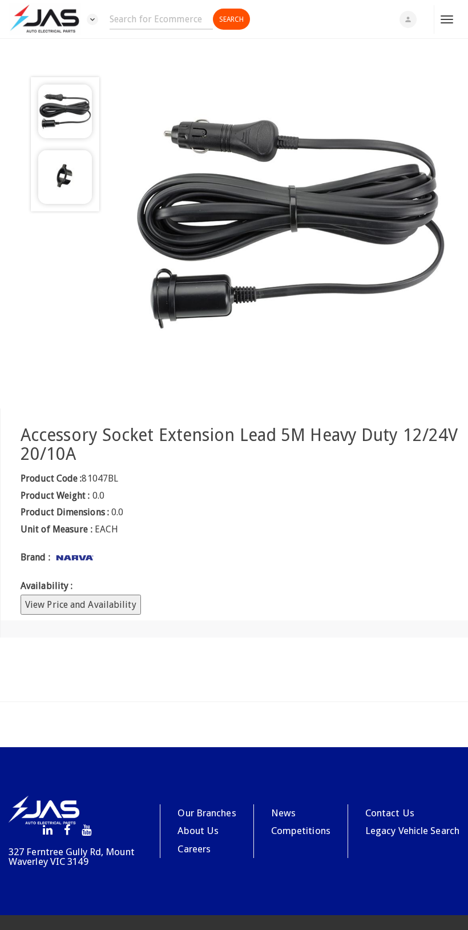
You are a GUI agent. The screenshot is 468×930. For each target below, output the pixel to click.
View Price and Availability (80, 604)
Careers (194, 849)
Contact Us (389, 813)
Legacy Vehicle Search (412, 830)
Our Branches (206, 813)
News (283, 813)
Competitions (300, 830)
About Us (198, 830)
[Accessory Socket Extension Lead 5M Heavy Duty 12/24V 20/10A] (290, 223)
